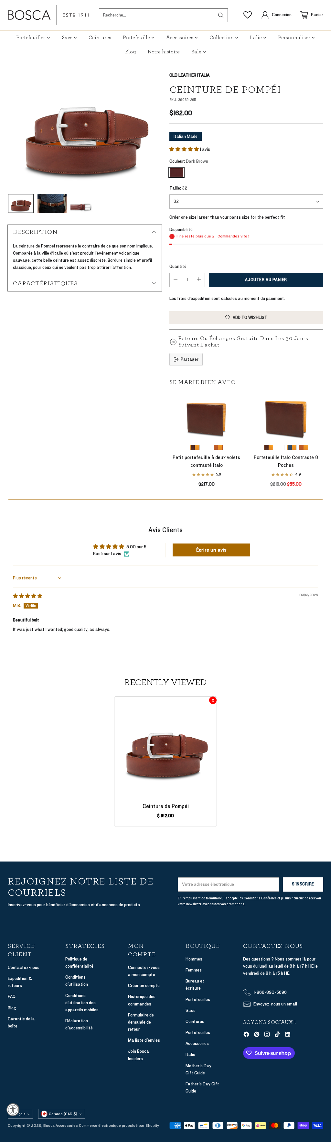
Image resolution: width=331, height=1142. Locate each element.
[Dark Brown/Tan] (194, 447)
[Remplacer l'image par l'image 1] (21, 203)
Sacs (191, 1010)
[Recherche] (221, 15)
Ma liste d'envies (144, 1040)
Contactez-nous (23, 967)
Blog (12, 1008)
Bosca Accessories (60, 1125)
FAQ (12, 996)
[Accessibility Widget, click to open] (12, 1109)
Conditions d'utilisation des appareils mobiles (82, 1003)
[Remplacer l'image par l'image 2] (52, 203)
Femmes (194, 970)
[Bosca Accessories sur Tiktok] (277, 1035)
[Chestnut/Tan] (218, 447)
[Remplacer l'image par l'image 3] (83, 203)
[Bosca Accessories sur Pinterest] (257, 1035)
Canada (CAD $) (63, 1114)
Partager (189, 359)
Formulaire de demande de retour (141, 1022)
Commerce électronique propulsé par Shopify (119, 1125)
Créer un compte (144, 985)
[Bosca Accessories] (48, 15)
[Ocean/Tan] (291, 447)
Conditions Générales (260, 898)
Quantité (178, 266)
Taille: (178, 188)
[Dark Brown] (176, 172)
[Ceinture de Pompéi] (85, 129)
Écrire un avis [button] (211, 550)
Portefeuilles (198, 999)
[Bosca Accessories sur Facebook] (246, 1035)
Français (18, 1114)
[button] (184, 149)
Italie (190, 1054)
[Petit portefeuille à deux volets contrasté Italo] (206, 416)
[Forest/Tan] (206, 447)
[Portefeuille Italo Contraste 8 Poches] (286, 416)
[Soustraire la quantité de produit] (175, 280)
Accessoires (197, 1043)
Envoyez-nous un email (275, 1004)
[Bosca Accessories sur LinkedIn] (288, 1035)
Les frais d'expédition (189, 298)
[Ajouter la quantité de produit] (199, 280)
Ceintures (195, 1021)
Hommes (194, 959)
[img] (27, 596)
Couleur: (188, 161)
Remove (213, 700)
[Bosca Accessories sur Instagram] (267, 1035)
